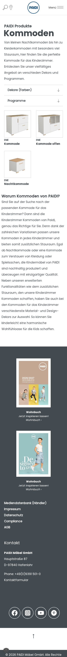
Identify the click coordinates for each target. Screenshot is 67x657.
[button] (6, 651)
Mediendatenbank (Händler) (25, 503)
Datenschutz (13, 515)
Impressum (12, 509)
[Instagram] (28, 613)
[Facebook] (14, 613)
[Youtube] (41, 613)
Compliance (13, 521)
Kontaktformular (16, 580)
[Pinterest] (54, 613)
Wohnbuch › (33, 420)
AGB (7, 527)
